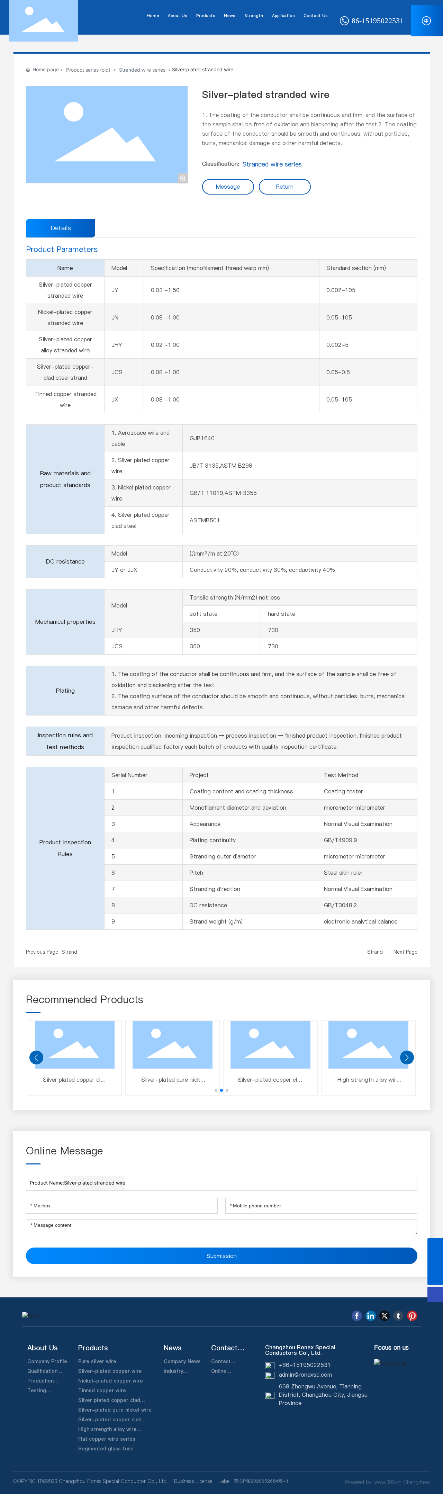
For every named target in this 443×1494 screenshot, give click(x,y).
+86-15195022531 (305, 1365)
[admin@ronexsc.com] (435, 1261)
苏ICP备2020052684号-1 (261, 1481)
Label (224, 1481)
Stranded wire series (142, 70)
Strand (69, 951)
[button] (216, 1090)
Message (228, 186)
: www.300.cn (386, 1482)
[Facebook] (357, 1316)
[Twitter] (384, 1316)
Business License (193, 1481)
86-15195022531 (377, 20)
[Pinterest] (412, 1316)
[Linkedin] (370, 1316)
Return (284, 186)
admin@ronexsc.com (305, 1374)
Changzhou (416, 1482)
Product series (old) (88, 70)
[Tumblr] (398, 1316)
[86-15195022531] (435, 1246)
